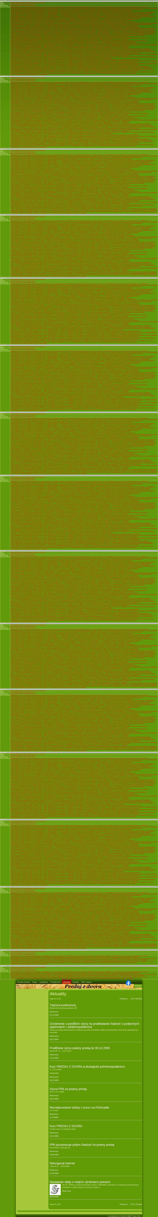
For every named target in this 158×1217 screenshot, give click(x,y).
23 (132, 999)
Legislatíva (43, 982)
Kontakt (76, 982)
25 (137, 999)
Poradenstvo (55, 982)
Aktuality (66, 982)
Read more (54, 1012)
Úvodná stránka (23, 982)
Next (140, 999)
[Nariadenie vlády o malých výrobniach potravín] (55, 1189)
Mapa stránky (137, 1216)
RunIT (130, 1216)
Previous (123, 999)
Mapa (34, 982)
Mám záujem (86, 982)
